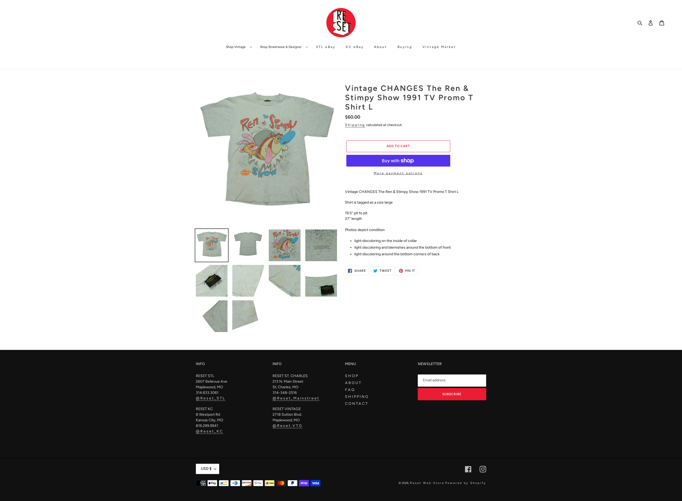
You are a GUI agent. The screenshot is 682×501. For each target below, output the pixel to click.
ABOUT (353, 383)
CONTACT (356, 403)
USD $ (206, 468)
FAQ (350, 389)
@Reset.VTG (288, 425)
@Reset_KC (209, 431)
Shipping (355, 125)
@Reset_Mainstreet (296, 398)
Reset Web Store (427, 483)
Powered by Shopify (465, 483)
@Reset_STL (210, 398)
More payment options (398, 173)
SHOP (352, 376)
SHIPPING (357, 396)
